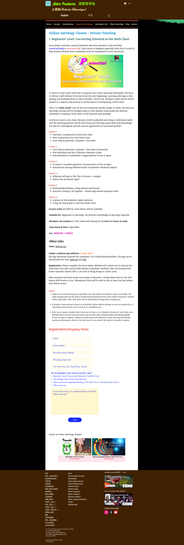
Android (74, 259)
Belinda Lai (60, 246)
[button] (109, 15)
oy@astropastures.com (60, 534)
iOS (84, 259)
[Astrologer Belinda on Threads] (111, 512)
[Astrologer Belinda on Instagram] (106, 512)
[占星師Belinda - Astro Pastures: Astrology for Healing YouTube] (116, 512)
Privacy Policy (50, 541)
